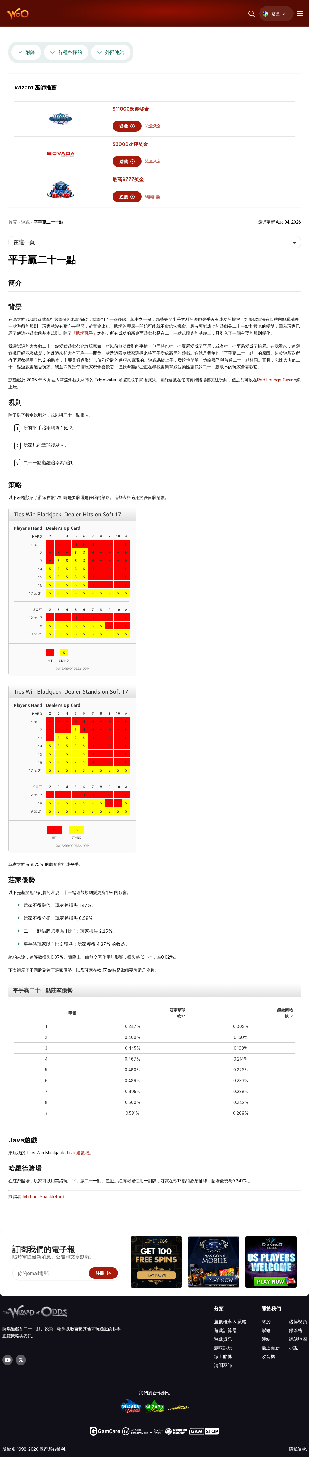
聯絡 (266, 1330)
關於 (266, 1321)
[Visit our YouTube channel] (7, 1360)
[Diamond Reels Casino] (271, 1262)
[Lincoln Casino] (213, 1262)
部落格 (295, 1330)
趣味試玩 (223, 1348)
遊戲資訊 (223, 1339)
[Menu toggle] (299, 13)
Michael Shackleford (43, 1196)
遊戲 (124, 126)
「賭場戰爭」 (84, 333)
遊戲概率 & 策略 (230, 1321)
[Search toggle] (251, 13)
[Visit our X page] (21, 1360)
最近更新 (271, 1348)
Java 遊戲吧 (77, 1152)
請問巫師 (223, 1365)
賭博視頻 (298, 1321)
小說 (293, 1348)
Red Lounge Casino (276, 379)
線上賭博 (223, 1356)
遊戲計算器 (225, 1330)
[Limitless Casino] (156, 1262)
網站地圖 (298, 1339)
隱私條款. (298, 1449)
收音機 (268, 1356)
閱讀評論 (152, 126)
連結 (266, 1339)
